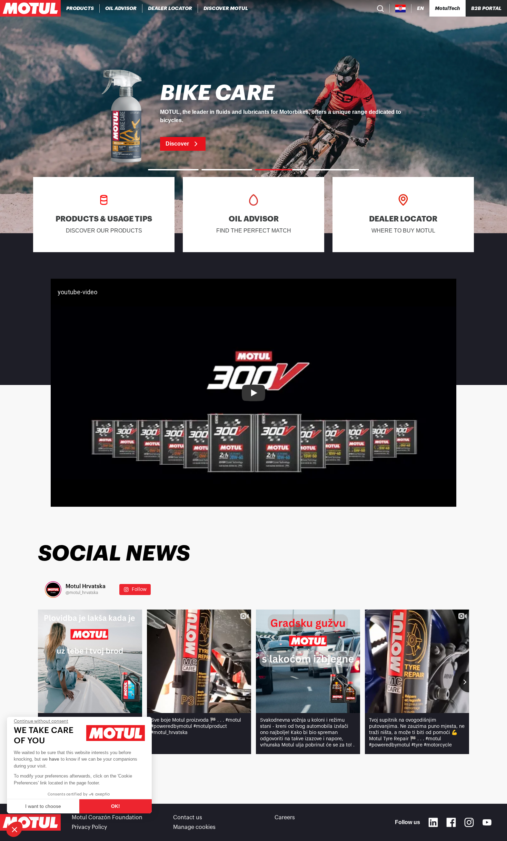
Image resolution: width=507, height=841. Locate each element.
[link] (253, 116)
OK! (115, 806)
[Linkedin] (433, 822)
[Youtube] (487, 822)
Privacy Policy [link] (89, 827)
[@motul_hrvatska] (53, 589)
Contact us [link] (187, 817)
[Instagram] (469, 822)
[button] (14, 829)
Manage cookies (194, 827)
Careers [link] (285, 817)
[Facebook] (451, 822)
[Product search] (380, 8)
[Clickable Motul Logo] (30, 8)
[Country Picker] (400, 8)
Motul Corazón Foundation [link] (107, 817)
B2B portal (486, 8)
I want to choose (43, 806)
